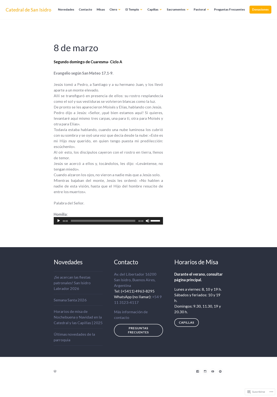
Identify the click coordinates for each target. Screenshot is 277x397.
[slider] (156, 220)
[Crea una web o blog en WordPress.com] (55, 371)
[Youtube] (213, 371)
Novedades (66, 9)
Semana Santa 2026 (70, 300)
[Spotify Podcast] (220, 371)
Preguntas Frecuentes (229, 9)
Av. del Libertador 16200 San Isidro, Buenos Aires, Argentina (135, 280)
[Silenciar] (147, 221)
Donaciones (260, 9)
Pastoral (200, 9)
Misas (101, 9)
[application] (108, 221)
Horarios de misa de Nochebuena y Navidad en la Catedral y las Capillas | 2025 (78, 317)
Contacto (85, 9)
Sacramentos (176, 9)
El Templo (132, 9)
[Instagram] (205, 371)
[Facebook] (198, 371)
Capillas (152, 9)
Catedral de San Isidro (28, 9)
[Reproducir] (58, 221)
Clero (113, 9)
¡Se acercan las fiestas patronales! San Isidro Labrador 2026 (72, 283)
